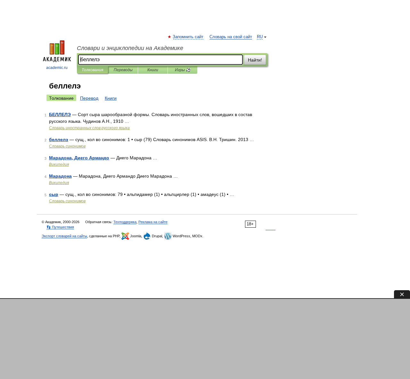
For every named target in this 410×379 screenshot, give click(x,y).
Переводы (123, 70)
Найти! (255, 60)
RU (260, 37)
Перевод (89, 98)
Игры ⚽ (183, 70)
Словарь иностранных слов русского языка (89, 128)
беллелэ (58, 139)
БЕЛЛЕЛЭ (60, 114)
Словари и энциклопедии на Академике (130, 48)
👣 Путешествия (60, 227)
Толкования (92, 70)
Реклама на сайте (153, 222)
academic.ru (57, 67)
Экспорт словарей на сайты (64, 236)
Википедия (59, 164)
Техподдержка (124, 222)
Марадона (60, 176)
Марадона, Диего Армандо (79, 157)
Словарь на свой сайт (230, 37)
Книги (152, 70)
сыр (53, 194)
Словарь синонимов (67, 146)
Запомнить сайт (188, 37)
